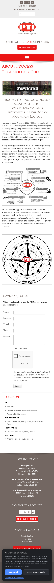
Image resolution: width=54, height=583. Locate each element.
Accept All (13, 572)
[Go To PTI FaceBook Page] (21, 2)
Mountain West (27, 536)
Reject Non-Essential (36, 572)
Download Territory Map (27, 548)
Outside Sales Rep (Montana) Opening (22, 410)
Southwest (27, 541)
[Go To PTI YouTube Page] (32, 2)
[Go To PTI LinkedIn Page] (25, 2)
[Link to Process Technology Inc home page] (27, 28)
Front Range (27, 539)
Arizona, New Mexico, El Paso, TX (20, 439)
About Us (10, 406)
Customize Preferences (14, 577)
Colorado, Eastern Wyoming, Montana (21, 431)
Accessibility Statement (16, 414)
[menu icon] (27, 57)
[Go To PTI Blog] (28, 2)
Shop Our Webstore (27, 47)
